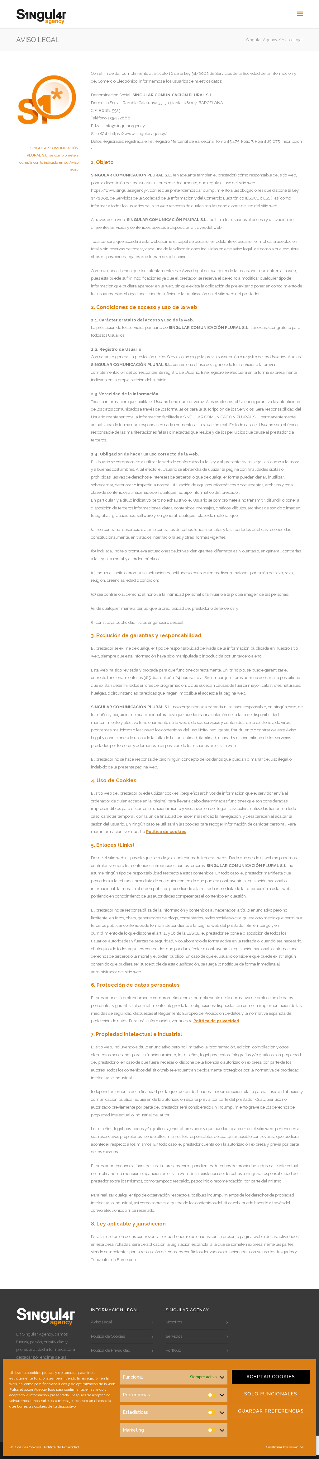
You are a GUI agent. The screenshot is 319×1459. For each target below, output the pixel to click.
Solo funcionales (270, 1394)
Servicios (174, 1336)
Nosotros (174, 1322)
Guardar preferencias (271, 1411)
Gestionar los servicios (284, 1447)
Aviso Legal (101, 1322)
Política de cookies (166, 831)
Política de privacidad (216, 1020)
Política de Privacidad (61, 1447)
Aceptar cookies (270, 1377)
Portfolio (173, 1350)
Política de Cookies (25, 1447)
